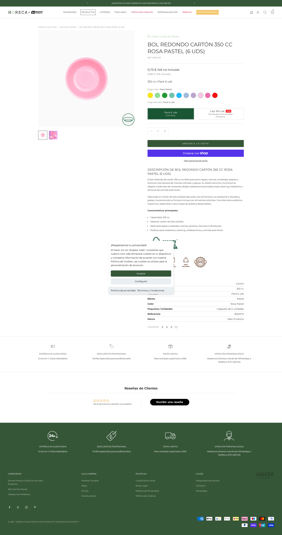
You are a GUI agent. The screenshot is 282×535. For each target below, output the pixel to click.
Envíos (84, 491)
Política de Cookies (146, 496)
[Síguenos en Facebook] (9, 507)
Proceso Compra (90, 480)
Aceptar (141, 273)
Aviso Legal (142, 485)
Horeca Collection (47, 27)
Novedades (69, 12)
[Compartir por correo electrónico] (176, 327)
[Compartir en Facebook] (162, 327)
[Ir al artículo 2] (53, 135)
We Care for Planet (17, 489)
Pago (84, 485)
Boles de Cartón (68, 27)
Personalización (167, 12)
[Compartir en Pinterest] (171, 327)
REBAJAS (187, 12)
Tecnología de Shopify (67, 522)
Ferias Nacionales (142, 12)
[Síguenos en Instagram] (26, 507)
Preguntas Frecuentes (207, 480)
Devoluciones (88, 496)
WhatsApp (201, 491)
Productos (88, 12)
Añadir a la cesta (195, 143)
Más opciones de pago (196, 160)
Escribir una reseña (169, 402)
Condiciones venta (145, 480)
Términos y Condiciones (150, 290)
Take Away (120, 12)
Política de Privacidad (147, 491)
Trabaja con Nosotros (19, 494)
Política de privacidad (123, 290)
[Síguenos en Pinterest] (35, 507)
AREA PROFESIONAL (207, 12)
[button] (163, 36)
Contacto (200, 485)
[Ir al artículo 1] (42, 135)
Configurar (141, 281)
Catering (105, 12)
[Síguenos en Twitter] (18, 507)
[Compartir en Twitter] (167, 327)
